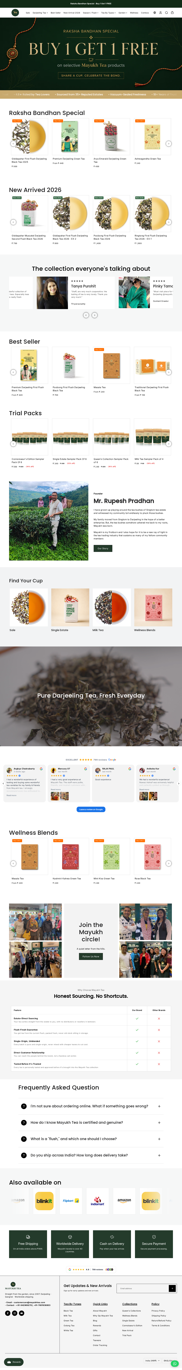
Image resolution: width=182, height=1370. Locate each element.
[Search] (166, 12)
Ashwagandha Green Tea (148, 158)
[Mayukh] (15, 13)
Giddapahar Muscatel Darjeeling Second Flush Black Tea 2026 (29, 237)
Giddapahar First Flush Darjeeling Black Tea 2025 (29, 160)
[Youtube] (21, 1313)
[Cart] (172, 12)
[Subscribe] (172, 1288)
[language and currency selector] (154, 12)
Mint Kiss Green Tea (104, 878)
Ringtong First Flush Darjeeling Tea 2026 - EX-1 (151, 237)
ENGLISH (168, 1360)
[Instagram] (14, 1313)
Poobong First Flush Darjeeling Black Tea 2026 (110, 237)
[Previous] (13, 144)
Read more (56, 789)
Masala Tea (100, 387)
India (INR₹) (151, 1360)
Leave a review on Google (91, 809)
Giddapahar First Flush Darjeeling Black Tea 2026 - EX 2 (70, 237)
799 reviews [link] (97, 1269)
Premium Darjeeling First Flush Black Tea (28, 389)
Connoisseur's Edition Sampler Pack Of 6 (28, 461)
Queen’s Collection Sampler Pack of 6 (111, 461)
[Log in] (160, 12)
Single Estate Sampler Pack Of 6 (70, 459)
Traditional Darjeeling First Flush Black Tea (152, 389)
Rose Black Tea (143, 878)
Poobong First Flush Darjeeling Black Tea (69, 389)
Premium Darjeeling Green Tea (69, 158)
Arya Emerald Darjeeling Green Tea (110, 160)
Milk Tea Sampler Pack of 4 (149, 459)
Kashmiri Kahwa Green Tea (67, 878)
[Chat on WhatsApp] (175, 1363)
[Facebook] (7, 1313)
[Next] (169, 144)
